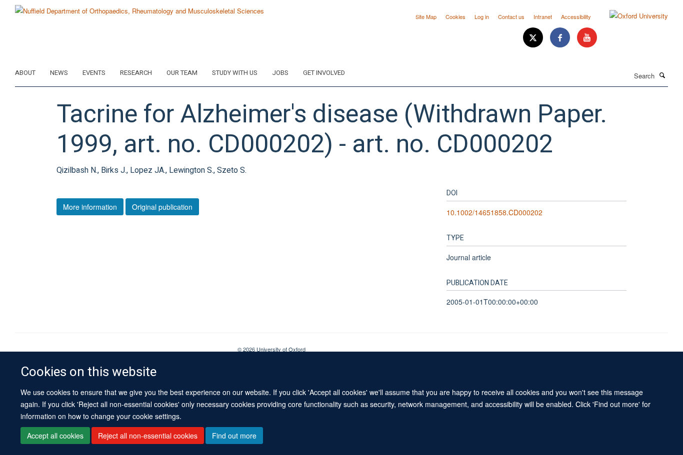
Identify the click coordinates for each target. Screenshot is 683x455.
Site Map (426, 16)
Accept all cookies (55, 436)
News (59, 72)
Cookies (456, 16)
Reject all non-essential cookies (148, 436)
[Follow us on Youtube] (587, 37)
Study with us (235, 72)
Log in (481, 16)
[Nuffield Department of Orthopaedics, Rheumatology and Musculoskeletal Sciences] (139, 7)
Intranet (543, 16)
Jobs (280, 72)
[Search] (662, 74)
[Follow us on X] (534, 37)
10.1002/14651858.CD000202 (494, 212)
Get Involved (324, 72)
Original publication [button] (162, 207)
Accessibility (576, 16)
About (25, 72)
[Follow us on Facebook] (561, 37)
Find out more (234, 436)
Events (94, 72)
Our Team (182, 72)
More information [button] (90, 207)
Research (136, 72)
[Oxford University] (631, 16)
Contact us (511, 16)
